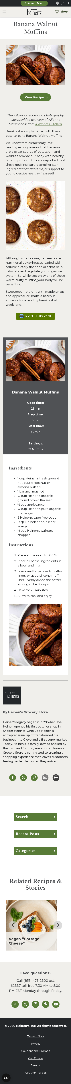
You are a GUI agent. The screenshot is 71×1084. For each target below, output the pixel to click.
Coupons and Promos (35, 1051)
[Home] (31, 12)
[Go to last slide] (13, 925)
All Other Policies (35, 1072)
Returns (35, 1065)
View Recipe (34, 97)
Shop (64, 11)
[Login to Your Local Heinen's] (62, 3)
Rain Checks (35, 1058)
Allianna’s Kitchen (48, 124)
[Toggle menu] (4, 12)
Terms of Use (35, 1036)
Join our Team (34, 3)
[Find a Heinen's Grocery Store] (57, 3)
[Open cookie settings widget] (6, 1077)
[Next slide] (58, 925)
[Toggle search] (68, 3)
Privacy (35, 1043)
